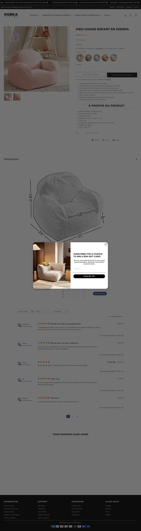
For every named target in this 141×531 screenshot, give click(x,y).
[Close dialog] (106, 244)
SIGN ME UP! (89, 276)
